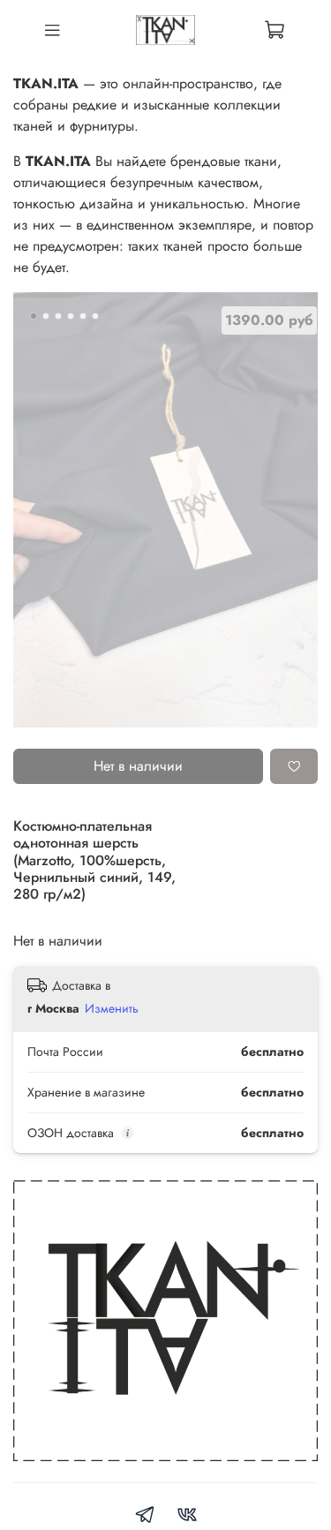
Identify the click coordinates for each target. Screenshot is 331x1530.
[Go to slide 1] (33, 316)
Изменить (112, 1008)
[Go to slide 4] (70, 316)
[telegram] (145, 1517)
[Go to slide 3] (58, 316)
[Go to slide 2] (46, 316)
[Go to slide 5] (83, 316)
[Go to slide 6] (95, 316)
